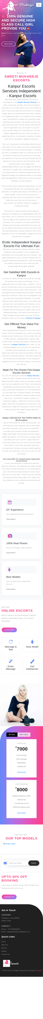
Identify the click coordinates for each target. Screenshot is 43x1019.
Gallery (4, 951)
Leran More (9, 630)
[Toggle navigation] (38, 5)
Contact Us (9, 897)
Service (4, 948)
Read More (8, 44)
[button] (11, 844)
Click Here (10, 519)
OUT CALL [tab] (24, 734)
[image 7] (21, 844)
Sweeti (13, 964)
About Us (5, 945)
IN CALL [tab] (12, 734)
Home (4, 941)
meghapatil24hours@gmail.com (18, 931)
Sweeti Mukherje (21, 5)
